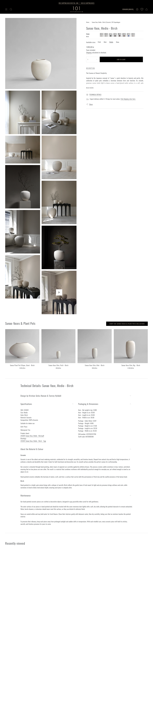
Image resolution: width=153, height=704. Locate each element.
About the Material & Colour (32, 449)
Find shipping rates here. (128, 99)
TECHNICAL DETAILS (95, 94)
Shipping (88, 52)
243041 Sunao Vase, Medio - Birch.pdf (32, 436)
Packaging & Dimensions (88, 403)
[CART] (146, 9)
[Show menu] (6, 9)
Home (87, 22)
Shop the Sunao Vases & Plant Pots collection (126, 324)
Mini (105, 42)
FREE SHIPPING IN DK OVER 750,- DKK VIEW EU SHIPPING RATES (76, 3)
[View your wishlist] (142, 9)
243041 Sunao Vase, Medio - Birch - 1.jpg (33, 441)
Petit (99, 42)
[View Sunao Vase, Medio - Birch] (59, 292)
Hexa (117, 42)
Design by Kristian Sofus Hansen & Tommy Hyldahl (41, 395)
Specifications (26, 403)
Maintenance (26, 495)
